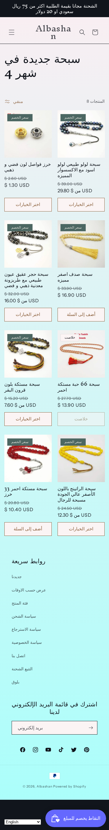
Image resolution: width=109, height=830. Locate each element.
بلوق (15, 682)
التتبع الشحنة (22, 668)
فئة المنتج (20, 603)
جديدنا (17, 576)
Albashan (45, 786)
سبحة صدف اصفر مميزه (75, 276)
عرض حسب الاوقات (29, 590)
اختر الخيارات (28, 204)
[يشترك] (90, 728)
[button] (11, 32)
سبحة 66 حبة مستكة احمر (79, 386)
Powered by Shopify (69, 786)
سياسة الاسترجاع (26, 629)
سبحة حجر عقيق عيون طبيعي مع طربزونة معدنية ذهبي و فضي (26, 279)
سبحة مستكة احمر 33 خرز (25, 491)
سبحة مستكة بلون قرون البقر (22, 386)
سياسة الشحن (24, 616)
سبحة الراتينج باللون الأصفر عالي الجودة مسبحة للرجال (77, 494)
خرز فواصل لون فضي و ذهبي (27, 166)
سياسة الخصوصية (27, 642)
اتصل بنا (18, 655)
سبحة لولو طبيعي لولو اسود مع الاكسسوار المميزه (79, 169)
